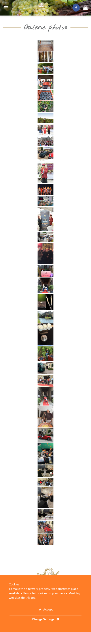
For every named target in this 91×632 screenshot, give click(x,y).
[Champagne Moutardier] (40, 8)
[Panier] (85, 8)
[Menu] (6, 7)
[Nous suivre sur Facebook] (76, 8)
